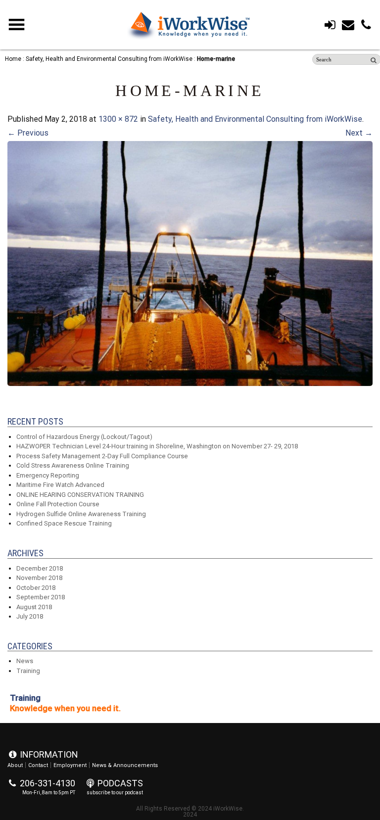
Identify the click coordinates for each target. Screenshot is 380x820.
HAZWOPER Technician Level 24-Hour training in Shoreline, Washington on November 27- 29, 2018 (157, 446)
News (24, 661)
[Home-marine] (190, 383)
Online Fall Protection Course (57, 504)
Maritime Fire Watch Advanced (60, 484)
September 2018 (40, 597)
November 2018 (39, 577)
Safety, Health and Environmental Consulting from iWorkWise (255, 119)
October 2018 (35, 587)
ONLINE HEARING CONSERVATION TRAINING (80, 494)
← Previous (27, 133)
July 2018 (29, 616)
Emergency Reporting (47, 475)
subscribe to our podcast (115, 792)
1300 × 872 (118, 119)
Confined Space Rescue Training (64, 523)
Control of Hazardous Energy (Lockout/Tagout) (84, 436)
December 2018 (39, 568)
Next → (359, 133)
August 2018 (34, 607)
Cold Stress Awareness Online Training (72, 465)
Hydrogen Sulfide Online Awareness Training (81, 514)
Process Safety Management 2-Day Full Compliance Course (102, 456)
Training (28, 671)
